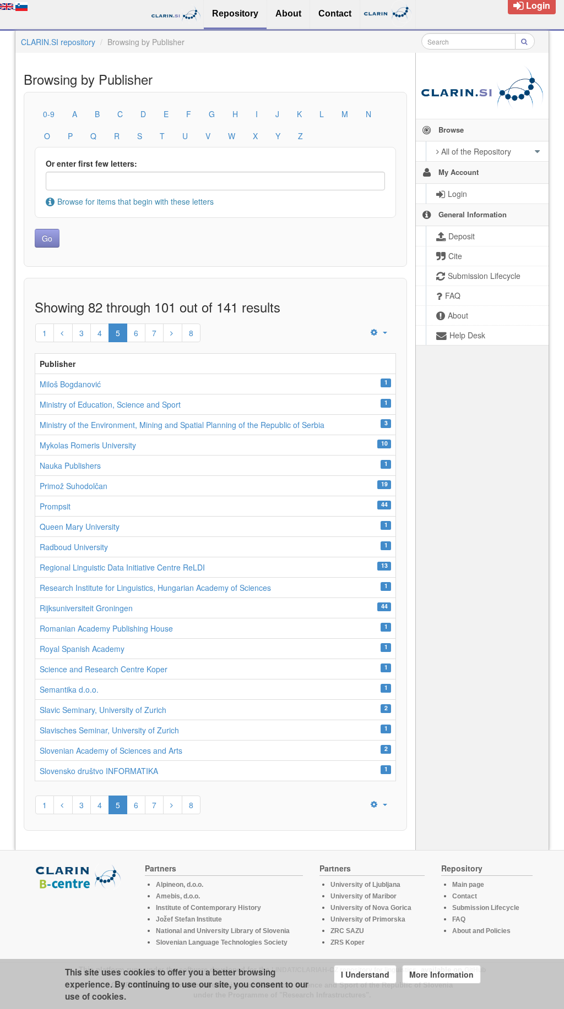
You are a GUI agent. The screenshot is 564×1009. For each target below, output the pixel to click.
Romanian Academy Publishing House (106, 628)
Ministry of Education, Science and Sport (110, 404)
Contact (464, 896)
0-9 (49, 113)
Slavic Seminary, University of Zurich (103, 709)
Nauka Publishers (70, 465)
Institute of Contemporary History (208, 908)
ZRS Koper (347, 942)
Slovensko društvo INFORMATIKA (99, 770)
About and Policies (481, 931)
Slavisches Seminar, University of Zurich (109, 730)
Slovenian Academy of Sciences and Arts (111, 750)
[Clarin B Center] (79, 876)
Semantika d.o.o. (69, 689)
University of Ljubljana (365, 885)
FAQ (458, 919)
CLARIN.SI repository (58, 41)
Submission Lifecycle (485, 908)
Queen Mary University (80, 526)
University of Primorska (367, 919)
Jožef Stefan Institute (189, 919)
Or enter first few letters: (91, 163)
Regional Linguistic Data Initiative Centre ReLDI (122, 567)
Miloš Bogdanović (70, 384)
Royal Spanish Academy (82, 648)
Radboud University (74, 546)
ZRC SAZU (347, 931)
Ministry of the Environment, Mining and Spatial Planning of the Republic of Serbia (182, 424)
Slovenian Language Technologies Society (222, 942)
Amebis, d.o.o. (178, 896)
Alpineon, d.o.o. (179, 885)
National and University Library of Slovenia (223, 931)
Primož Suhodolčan (73, 485)
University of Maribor (363, 896)
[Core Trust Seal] (80, 921)
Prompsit (55, 506)
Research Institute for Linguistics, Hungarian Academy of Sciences (155, 587)
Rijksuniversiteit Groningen (86, 607)
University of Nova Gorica (370, 908)
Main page (468, 885)
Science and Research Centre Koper (103, 669)
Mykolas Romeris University (88, 445)
